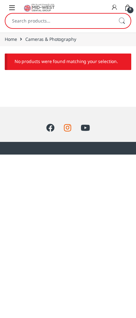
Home (11, 39)
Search (122, 21)
